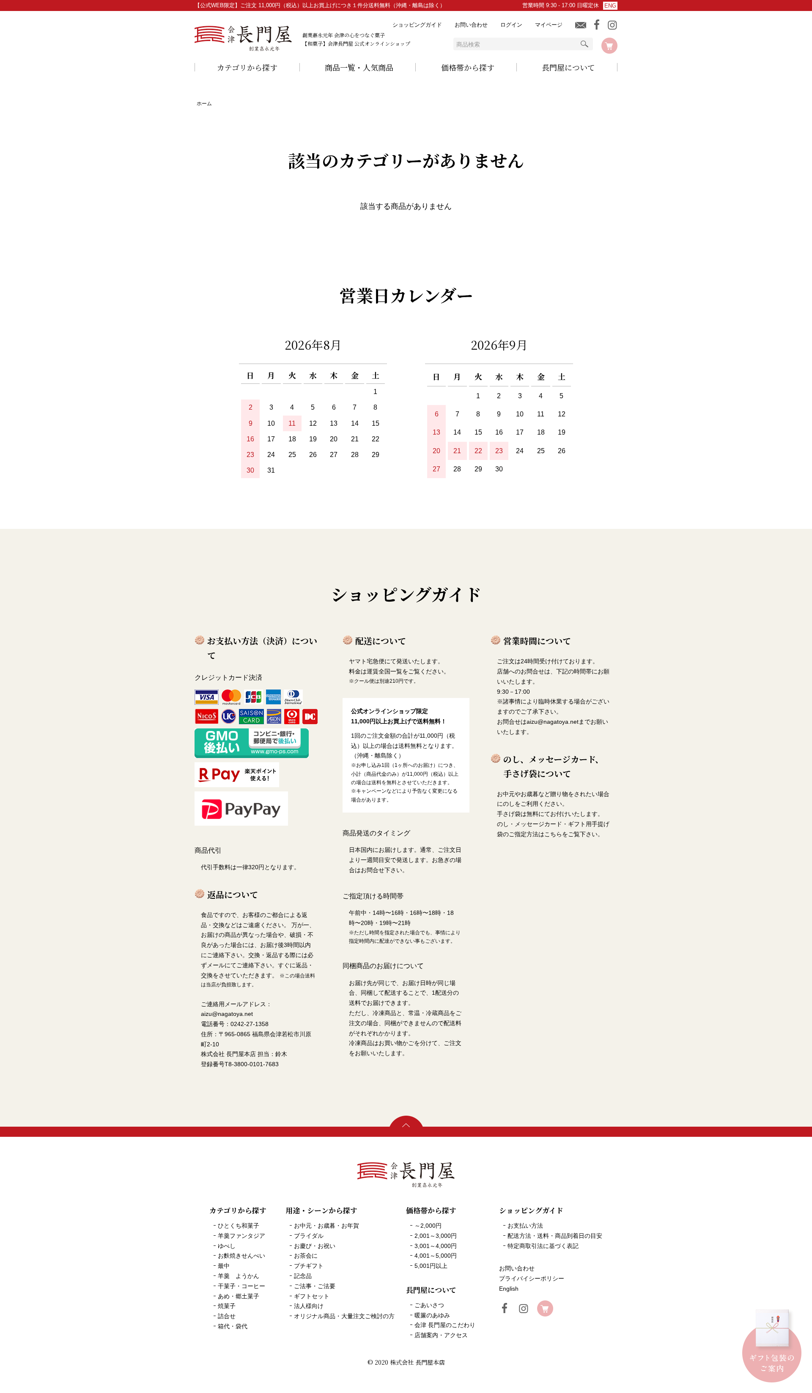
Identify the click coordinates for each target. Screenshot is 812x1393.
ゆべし (227, 1245)
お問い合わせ (471, 25)
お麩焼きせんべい (241, 1255)
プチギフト (309, 1265)
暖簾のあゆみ (432, 1315)
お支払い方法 (525, 1225)
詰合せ (227, 1316)
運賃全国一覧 (384, 671)
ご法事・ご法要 (314, 1286)
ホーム (204, 104)
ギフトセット (311, 1296)
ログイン (511, 25)
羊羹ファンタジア (241, 1235)
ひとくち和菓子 (238, 1225)
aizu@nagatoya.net (553, 721)
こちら (553, 834)
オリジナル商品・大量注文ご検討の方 (344, 1316)
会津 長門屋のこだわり (444, 1325)
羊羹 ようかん (238, 1276)
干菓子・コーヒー (241, 1286)
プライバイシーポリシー (531, 1278)
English (508, 1288)
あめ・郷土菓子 (238, 1296)
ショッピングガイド (417, 25)
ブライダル (309, 1235)
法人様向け (309, 1306)
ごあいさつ (429, 1305)
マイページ (548, 25)
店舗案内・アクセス (441, 1335)
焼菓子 (227, 1306)
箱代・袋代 (232, 1326)
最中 (224, 1265)
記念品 (303, 1276)
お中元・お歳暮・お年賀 (326, 1225)
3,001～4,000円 (435, 1245)
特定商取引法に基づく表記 (543, 1245)
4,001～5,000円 (435, 1255)
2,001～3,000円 (435, 1235)
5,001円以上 (430, 1265)
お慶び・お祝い (314, 1245)
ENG (610, 6)
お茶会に (306, 1255)
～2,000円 (428, 1225)
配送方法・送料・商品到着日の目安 (555, 1235)
